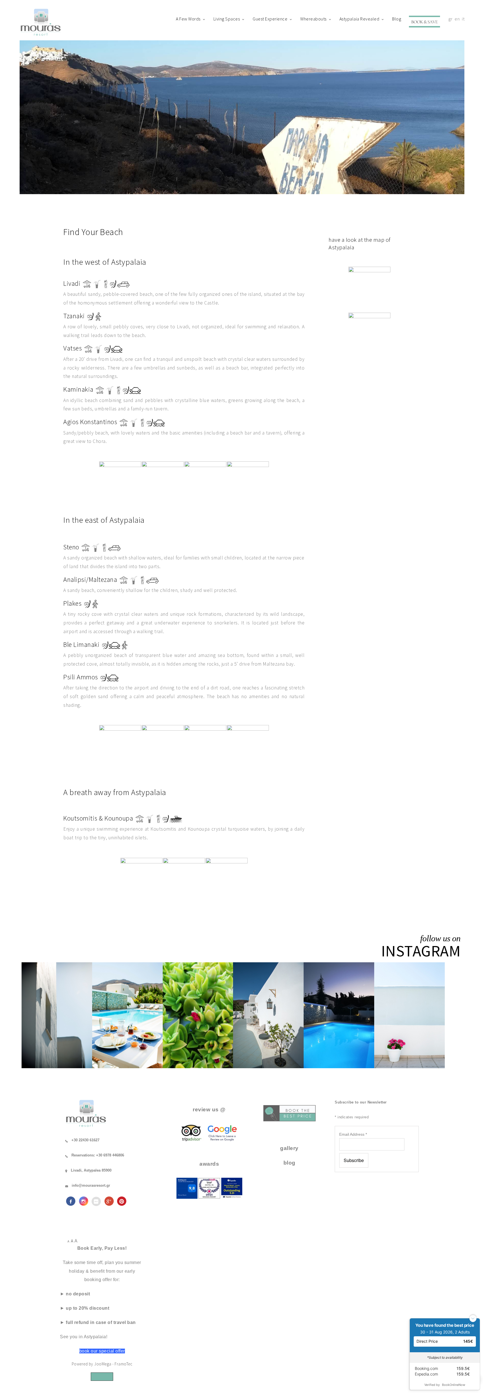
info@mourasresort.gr (91, 1185)
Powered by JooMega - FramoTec (102, 1364)
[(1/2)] (369, 288)
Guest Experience (270, 19)
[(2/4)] (163, 482)
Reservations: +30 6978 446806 (97, 1155)
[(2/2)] (369, 334)
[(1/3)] (141, 879)
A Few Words (188, 19)
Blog (396, 19)
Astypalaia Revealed (359, 19)
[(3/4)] (205, 482)
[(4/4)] (248, 482)
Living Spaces (226, 19)
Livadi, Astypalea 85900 (91, 1170)
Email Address (353, 1134)
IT (463, 19)
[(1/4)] (120, 482)
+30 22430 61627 (85, 1140)
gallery (289, 1148)
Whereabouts (313, 19)
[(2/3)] (184, 879)
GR (450, 19)
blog (289, 1163)
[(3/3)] (227, 879)
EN (457, 19)
